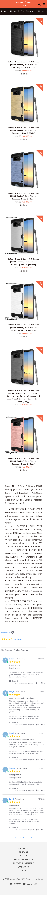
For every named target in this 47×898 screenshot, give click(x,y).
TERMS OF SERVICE (23, 859)
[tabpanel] (23, 746)
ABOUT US (23, 848)
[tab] (6, 650)
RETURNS (23, 855)
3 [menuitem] (26, 837)
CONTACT (23, 852)
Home (4, 11)
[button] (14, 681)
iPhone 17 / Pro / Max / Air (22, 11)
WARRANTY (23, 867)
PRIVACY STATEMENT (23, 863)
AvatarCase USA (23, 4)
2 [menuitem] (23, 837)
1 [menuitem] (20, 837)
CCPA (23, 870)
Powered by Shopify (35, 879)
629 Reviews (17, 639)
